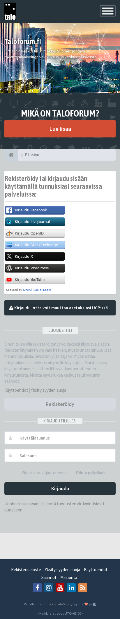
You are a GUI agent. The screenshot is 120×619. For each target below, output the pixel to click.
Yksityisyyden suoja (48, 390)
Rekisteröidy (60, 404)
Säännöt (49, 577)
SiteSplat (64, 604)
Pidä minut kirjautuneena (44, 472)
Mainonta (68, 577)
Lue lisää (60, 128)
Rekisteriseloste (26, 569)
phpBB (48, 604)
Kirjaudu (60, 488)
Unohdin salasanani (21, 504)
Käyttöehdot (16, 390)
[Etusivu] (11, 155)
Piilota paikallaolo (91, 472)
